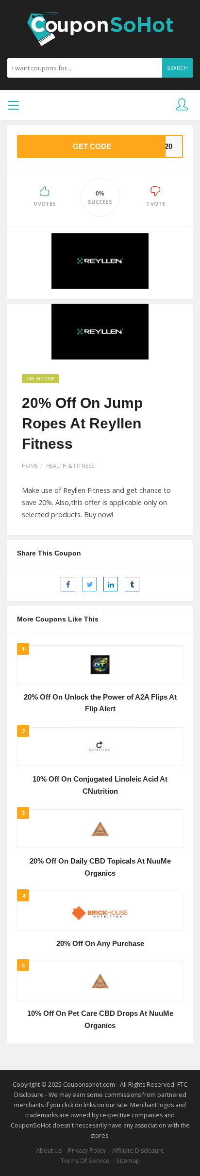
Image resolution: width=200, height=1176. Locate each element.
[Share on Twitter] (89, 584)
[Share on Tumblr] (132, 584)
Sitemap (128, 1161)
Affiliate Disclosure (138, 1150)
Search (177, 68)
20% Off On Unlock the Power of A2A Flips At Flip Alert (100, 703)
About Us (49, 1150)
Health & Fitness (70, 465)
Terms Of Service (85, 1161)
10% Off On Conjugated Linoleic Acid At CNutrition (100, 785)
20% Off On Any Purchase (100, 943)
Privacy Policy (87, 1150)
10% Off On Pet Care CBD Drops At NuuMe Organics (100, 1019)
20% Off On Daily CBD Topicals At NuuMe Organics (100, 867)
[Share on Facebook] (68, 584)
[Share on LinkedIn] (110, 584)
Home (30, 465)
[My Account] (182, 105)
